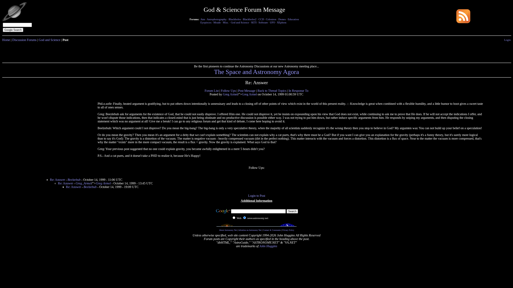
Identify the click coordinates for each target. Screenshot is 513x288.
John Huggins (268, 246)
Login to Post (256, 195)
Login (507, 39)
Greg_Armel (83, 183)
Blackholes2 (249, 19)
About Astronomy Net (228, 230)
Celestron (271, 19)
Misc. (226, 22)
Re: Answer (57, 179)
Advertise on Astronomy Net (249, 230)
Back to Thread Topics (272, 90)
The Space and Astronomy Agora (256, 71)
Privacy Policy (288, 230)
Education (293, 19)
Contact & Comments (272, 230)
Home (6, 40)
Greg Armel (230, 94)
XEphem (281, 22)
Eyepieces (205, 22)
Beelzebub (74, 179)
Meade (217, 22)
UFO (272, 22)
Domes (282, 19)
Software (263, 22)
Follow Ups (228, 90)
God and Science (240, 22)
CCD (261, 19)
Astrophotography (217, 19)
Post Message (246, 90)
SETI (253, 22)
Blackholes (235, 19)
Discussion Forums (24, 40)
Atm (202, 19)
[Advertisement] (256, 51)
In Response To (298, 90)
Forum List (212, 90)
